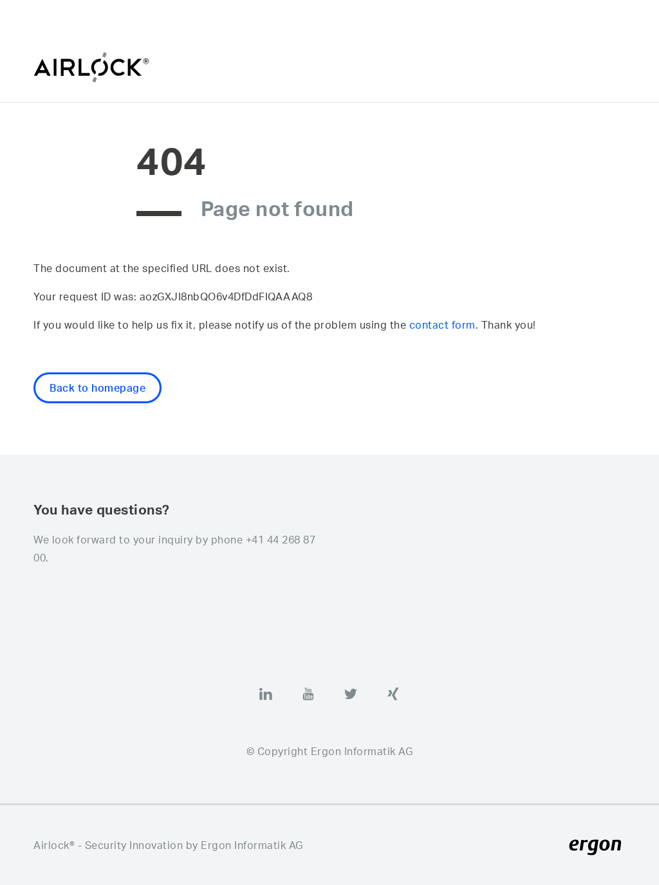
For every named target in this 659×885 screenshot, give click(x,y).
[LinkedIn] (265, 694)
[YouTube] (308, 694)
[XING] (393, 694)
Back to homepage (97, 387)
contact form (442, 324)
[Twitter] (350, 694)
